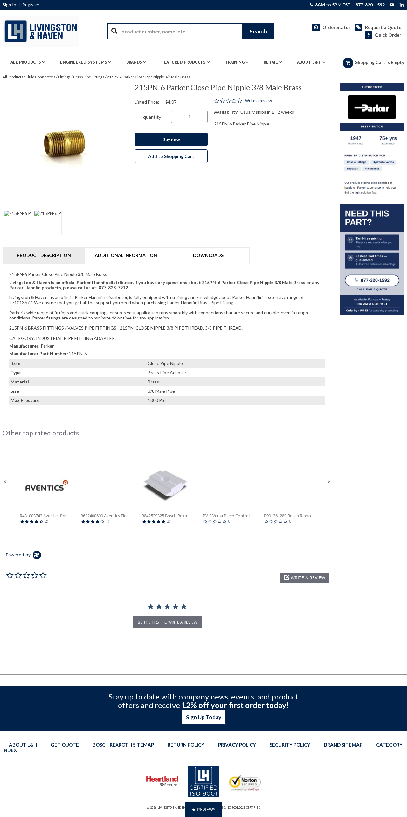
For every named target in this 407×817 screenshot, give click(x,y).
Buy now (171, 139)
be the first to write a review (167, 622)
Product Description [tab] (44, 255)
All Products (13, 77)
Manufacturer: (24, 345)
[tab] (167, 339)
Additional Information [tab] (126, 255)
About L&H (23, 745)
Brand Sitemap (343, 745)
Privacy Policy (237, 745)
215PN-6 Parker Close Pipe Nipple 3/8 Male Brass (148, 77)
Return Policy (186, 745)
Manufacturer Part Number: (38, 353)
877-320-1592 (370, 4)
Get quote (65, 745)
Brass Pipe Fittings (88, 77)
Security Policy (290, 745)
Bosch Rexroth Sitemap (123, 745)
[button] (5, 482)
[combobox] (190, 31)
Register (30, 4)
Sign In (9, 4)
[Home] (41, 31)
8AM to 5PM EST (332, 4)
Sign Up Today (203, 717)
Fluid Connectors (40, 77)
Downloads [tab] (208, 255)
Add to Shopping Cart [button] (171, 156)
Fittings (64, 77)
